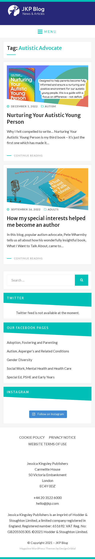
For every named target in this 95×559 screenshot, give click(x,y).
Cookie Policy (32, 437)
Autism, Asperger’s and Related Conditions (38, 351)
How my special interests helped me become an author (46, 221)
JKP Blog (61, 543)
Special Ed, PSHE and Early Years (31, 377)
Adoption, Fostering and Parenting (32, 342)
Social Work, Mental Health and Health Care (39, 368)
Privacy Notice (62, 437)
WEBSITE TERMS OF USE (47, 444)
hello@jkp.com (47, 503)
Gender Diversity (19, 360)
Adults (53, 209)
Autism (50, 106)
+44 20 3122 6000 (48, 497)
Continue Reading (28, 155)
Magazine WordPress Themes (38, 548)
